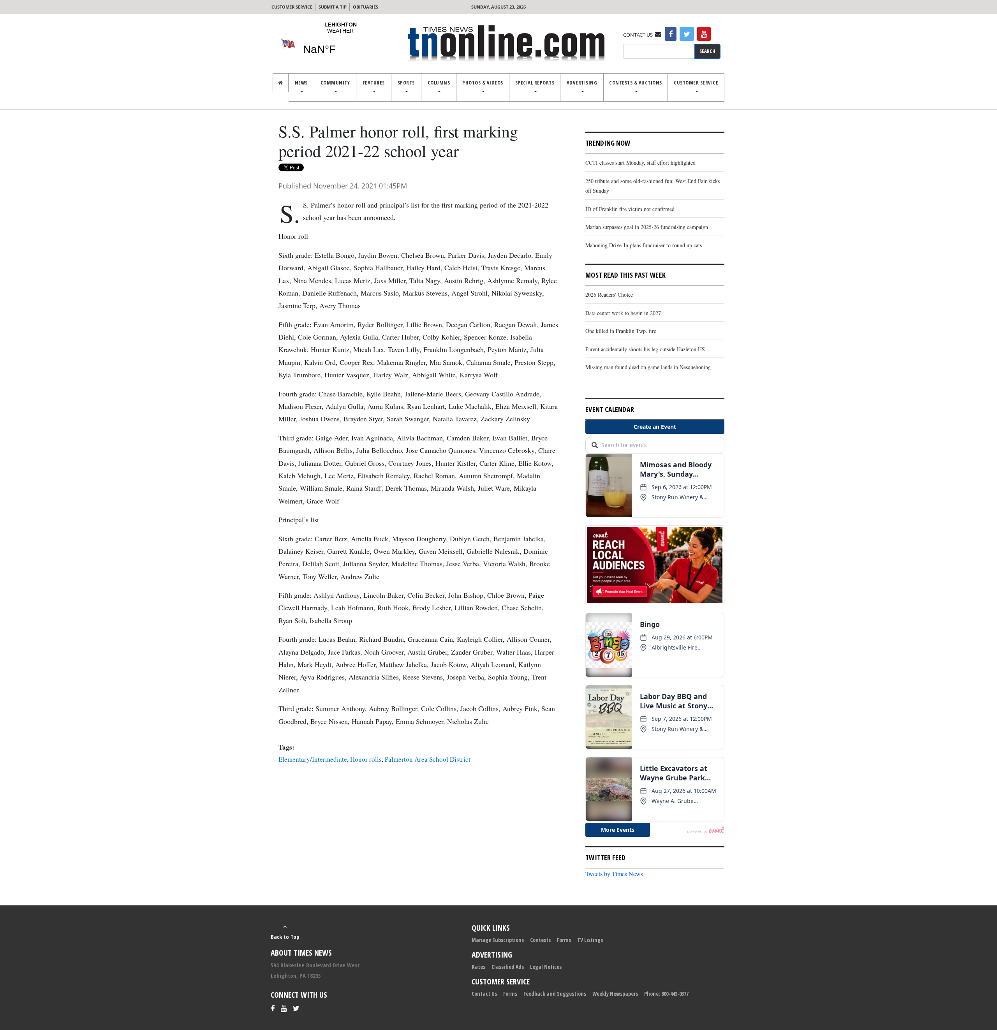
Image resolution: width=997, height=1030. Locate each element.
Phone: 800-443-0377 (666, 993)
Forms (564, 940)
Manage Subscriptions (498, 940)
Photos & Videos (482, 82)
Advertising (582, 82)
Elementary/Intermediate (312, 759)
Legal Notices (546, 966)
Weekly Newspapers (615, 993)
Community (335, 82)
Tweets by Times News (614, 874)
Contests (540, 940)
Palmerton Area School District (427, 759)
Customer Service (291, 7)
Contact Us (484, 993)
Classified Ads (507, 966)
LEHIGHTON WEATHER (340, 43)
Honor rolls (366, 759)
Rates (478, 966)
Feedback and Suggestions (554, 993)
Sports (406, 82)
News (301, 82)
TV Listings (590, 940)
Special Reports (535, 82)
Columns (439, 82)
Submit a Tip (333, 7)
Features (374, 82)
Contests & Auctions (635, 82)
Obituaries (365, 7)
